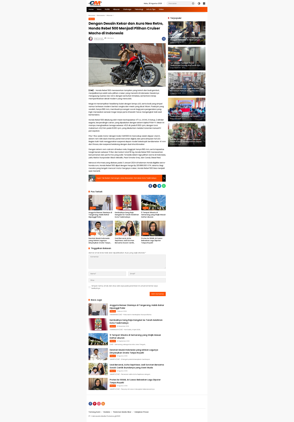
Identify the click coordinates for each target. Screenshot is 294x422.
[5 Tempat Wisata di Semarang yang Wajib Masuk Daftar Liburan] (153, 202)
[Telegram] (159, 186)
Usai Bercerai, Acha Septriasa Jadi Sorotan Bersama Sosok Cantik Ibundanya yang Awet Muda (127, 240)
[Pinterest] (94, 404)
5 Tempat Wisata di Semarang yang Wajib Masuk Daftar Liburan (153, 214)
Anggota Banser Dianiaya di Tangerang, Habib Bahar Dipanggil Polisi (100, 214)
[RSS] (103, 404)
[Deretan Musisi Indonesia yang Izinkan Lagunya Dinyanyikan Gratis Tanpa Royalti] (101, 228)
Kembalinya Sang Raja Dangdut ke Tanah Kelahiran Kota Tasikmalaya (127, 214)
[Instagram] (99, 404)
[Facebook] (150, 186)
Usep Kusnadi (98, 38)
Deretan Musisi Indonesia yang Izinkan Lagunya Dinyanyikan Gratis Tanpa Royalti (99, 240)
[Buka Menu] (204, 3)
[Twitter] (155, 186)
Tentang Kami (94, 412)
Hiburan (91, 19)
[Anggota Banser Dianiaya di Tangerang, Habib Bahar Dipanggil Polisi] (101, 202)
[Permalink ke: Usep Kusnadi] (91, 39)
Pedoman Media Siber (122, 412)
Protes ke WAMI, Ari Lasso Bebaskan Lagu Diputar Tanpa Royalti (151, 240)
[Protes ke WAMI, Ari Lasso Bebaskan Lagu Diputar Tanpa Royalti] (153, 228)
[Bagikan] (164, 39)
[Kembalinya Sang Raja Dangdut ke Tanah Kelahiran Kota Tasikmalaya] (127, 202)
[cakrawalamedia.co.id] (109, 3)
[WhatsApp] (164, 186)
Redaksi (106, 412)
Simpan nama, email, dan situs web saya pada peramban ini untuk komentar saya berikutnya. (125, 287)
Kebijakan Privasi (141, 412)
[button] (193, 3)
